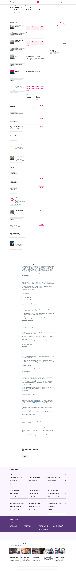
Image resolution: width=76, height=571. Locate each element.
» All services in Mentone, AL (54, 513)
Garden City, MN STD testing (44, 526)
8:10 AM (33, 26)
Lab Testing (13, 5)
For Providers (52, 2)
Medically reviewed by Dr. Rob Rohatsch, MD (31, 449)
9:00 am (42, 86)
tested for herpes (34, 341)
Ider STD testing (27, 525)
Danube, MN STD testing (57, 526)
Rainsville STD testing (27, 526)
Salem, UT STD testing (57, 527)
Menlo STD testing (13, 526)
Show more (42, 49)
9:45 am (37, 88)
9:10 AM (42, 28)
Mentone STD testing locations (26, 5)
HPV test (24, 387)
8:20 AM (37, 26)
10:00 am (41, 88)
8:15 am (28, 86)
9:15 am (28, 88)
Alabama (20, 5)
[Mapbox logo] (48, 46)
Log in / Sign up (60, 2)
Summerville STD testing (14, 527)
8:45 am (37, 86)
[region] (57, 34)
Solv (10, 5)
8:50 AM (32, 28)
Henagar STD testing (13, 525)
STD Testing (17, 5)
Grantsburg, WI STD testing (58, 525)
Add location (63, 50)
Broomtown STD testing (14, 523)
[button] (60, 22)
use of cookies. (49, 567)
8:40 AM (28, 28)
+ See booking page (38, 69)
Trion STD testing (27, 527)
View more (27, 30)
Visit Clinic (41, 105)
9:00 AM (37, 28)
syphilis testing (36, 401)
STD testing (23, 266)
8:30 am (33, 86)
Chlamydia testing (32, 302)
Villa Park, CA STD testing (43, 529)
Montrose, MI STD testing (43, 523)
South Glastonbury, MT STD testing (45, 527)
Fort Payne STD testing (28, 523)
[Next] (65, 545)
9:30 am (33, 88)
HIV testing (23, 360)
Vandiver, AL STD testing (43, 525)
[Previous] (63, 545)
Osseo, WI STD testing (57, 523)
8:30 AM (42, 26)
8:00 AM (28, 26)
